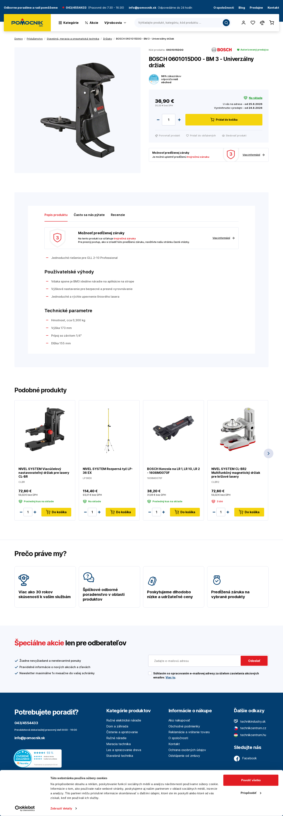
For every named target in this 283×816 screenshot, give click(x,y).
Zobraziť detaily (61, 808)
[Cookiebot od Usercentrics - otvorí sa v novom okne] (25, 808)
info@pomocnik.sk (29, 738)
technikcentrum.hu (252, 735)
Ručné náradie (116, 738)
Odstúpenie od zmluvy (184, 756)
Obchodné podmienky (184, 726)
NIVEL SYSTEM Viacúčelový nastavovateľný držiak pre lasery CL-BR (43, 472)
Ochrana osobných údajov (187, 750)
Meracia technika (118, 744)
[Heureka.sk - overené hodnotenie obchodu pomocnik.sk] (38, 758)
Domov (18, 38)
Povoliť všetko (251, 780)
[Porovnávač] (262, 22)
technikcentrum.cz (252, 728)
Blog (242, 7)
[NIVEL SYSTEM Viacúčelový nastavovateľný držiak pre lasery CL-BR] (44, 429)
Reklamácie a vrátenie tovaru (189, 732)
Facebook (249, 758)
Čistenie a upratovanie (122, 732)
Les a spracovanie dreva (123, 750)
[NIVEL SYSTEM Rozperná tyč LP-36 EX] (109, 429)
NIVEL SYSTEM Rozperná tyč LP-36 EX (108, 471)
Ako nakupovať (179, 720)
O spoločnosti (224, 7)
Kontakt (273, 7)
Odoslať (254, 661)
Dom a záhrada (117, 726)
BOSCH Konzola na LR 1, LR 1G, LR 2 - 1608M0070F (173, 471)
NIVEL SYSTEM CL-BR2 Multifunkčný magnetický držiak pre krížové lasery (235, 472)
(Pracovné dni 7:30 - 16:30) (106, 7)
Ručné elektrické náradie (123, 720)
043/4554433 (76, 7)
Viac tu (170, 677)
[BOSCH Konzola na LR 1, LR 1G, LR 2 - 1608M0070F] (173, 429)
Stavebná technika (119, 756)
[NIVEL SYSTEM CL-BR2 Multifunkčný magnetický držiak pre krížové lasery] (237, 429)
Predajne (256, 7)
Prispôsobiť (249, 792)
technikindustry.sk (252, 721)
